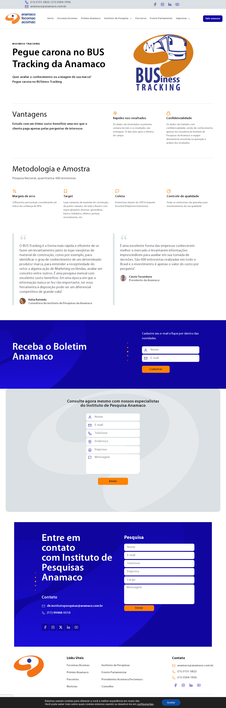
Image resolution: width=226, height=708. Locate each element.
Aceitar (171, 702)
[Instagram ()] (52, 627)
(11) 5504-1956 (61, 2)
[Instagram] (162, 4)
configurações (145, 704)
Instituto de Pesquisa (116, 18)
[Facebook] (155, 4)
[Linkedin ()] (68, 627)
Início (50, 18)
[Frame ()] (60, 627)
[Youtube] (177, 4)
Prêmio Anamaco (91, 18)
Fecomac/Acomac (67, 18)
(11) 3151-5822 (39, 2)
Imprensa (181, 18)
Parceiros (140, 18)
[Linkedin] (169, 4)
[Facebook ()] (45, 627)
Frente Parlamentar (161, 18)
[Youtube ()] (76, 627)
